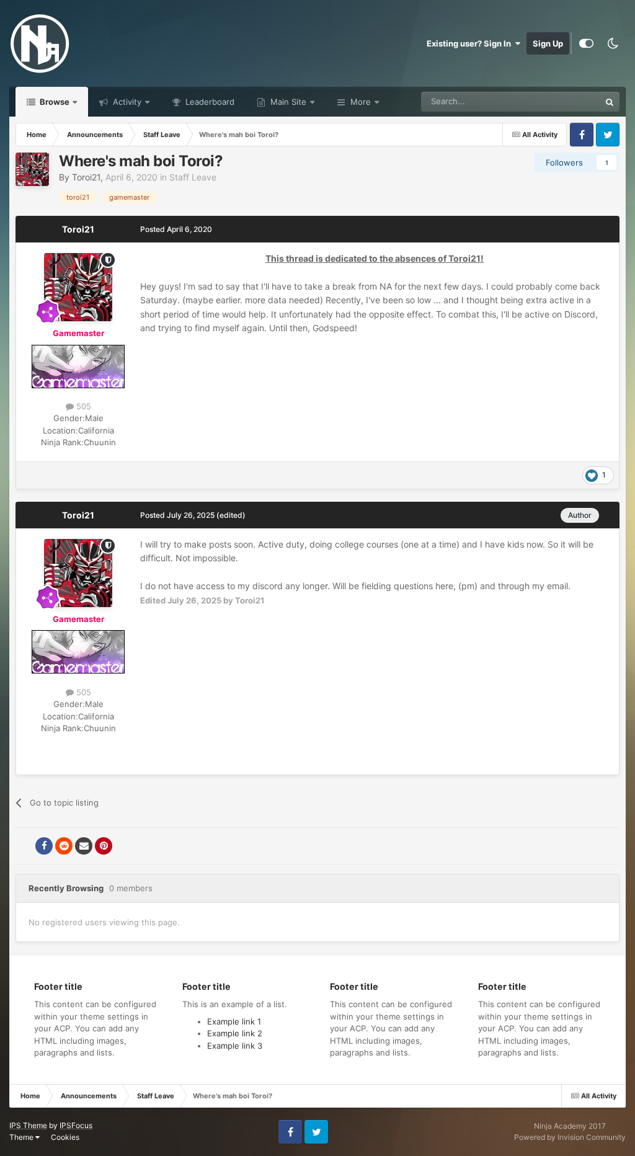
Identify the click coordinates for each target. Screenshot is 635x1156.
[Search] (609, 102)
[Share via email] (83, 846)
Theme (22, 1137)
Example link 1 (234, 1021)
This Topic (565, 101)
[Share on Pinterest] (103, 846)
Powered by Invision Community (570, 1137)
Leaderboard (208, 102)
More (360, 102)
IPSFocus (76, 1125)
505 (82, 406)
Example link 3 (234, 1046)
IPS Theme (28, 1125)
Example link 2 (234, 1033)
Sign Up (548, 43)
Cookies (65, 1137)
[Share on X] (24, 846)
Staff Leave (192, 177)
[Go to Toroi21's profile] (32, 169)
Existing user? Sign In (471, 43)
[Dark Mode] (613, 43)
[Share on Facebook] (44, 846)
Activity (125, 102)
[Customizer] (586, 43)
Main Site (287, 102)
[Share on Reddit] (64, 846)
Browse (53, 102)
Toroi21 (86, 177)
